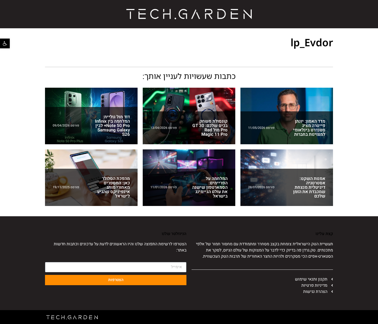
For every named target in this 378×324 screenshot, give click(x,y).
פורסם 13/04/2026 (163, 127)
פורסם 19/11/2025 (66, 187)
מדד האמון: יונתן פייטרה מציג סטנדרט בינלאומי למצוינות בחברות (309, 128)
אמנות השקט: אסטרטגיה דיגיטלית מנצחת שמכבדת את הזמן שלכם (309, 187)
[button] (5, 43)
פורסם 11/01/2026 (163, 187)
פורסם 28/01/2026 (261, 187)
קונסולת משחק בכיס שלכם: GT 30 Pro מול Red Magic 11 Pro (210, 128)
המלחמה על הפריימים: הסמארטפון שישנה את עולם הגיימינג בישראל (210, 187)
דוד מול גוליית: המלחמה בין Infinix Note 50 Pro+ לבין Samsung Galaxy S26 (112, 126)
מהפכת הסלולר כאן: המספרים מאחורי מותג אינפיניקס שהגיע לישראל (113, 187)
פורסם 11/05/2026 (261, 127)
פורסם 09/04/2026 (66, 125)
